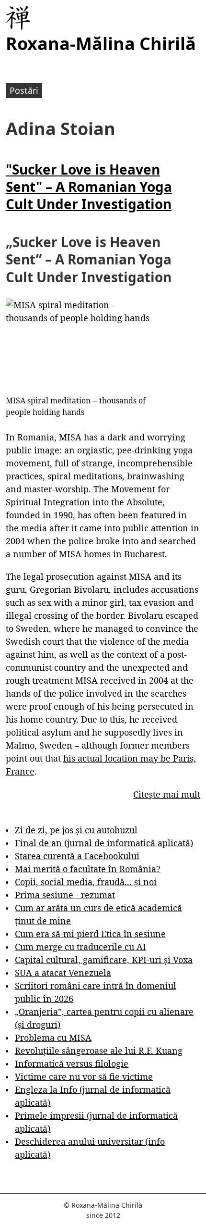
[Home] (18, 18)
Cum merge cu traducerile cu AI (80, 946)
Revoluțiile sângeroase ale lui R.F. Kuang (99, 1050)
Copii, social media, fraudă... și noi (86, 882)
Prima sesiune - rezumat (65, 895)
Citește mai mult (166, 794)
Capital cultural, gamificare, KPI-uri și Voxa (104, 959)
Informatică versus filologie (71, 1063)
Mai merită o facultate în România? (87, 869)
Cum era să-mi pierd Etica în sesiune (90, 933)
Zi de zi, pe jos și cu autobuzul (76, 830)
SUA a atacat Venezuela (63, 972)
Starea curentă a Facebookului (77, 856)
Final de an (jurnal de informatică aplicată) (104, 843)
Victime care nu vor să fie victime (84, 1076)
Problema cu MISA (53, 1037)
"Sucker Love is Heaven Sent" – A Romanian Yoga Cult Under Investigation (89, 186)
